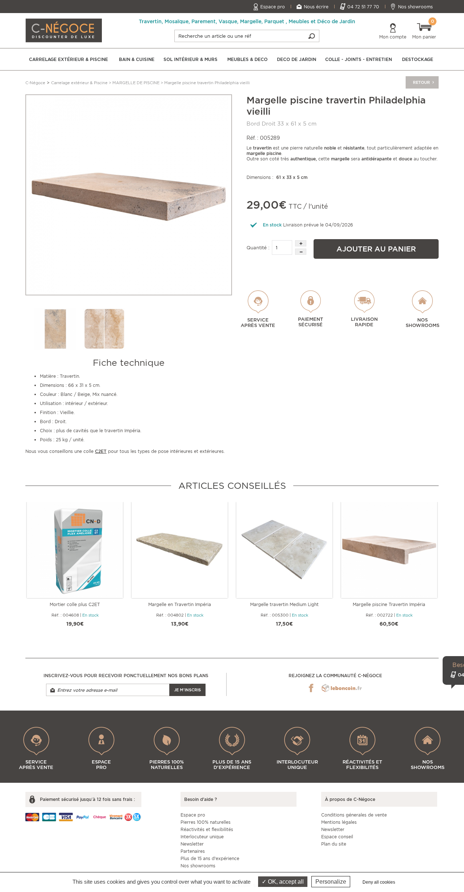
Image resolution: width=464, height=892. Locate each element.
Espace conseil (337, 836)
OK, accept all (285, 882)
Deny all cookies (378, 882)
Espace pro (272, 6)
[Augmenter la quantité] (300, 243)
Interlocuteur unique (202, 836)
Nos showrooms (415, 6)
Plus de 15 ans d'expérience (210, 858)
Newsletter (192, 844)
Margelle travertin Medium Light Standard (284, 604)
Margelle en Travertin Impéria (179, 604)
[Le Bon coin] (341, 688)
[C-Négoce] (63, 30)
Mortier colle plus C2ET (75, 604)
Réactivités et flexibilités (207, 829)
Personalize (330, 882)
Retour (422, 82)
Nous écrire (316, 6)
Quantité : (257, 247)
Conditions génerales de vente (354, 815)
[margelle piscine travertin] (104, 329)
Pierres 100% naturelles (206, 822)
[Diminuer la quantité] (300, 252)
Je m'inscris (187, 689)
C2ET (101, 451)
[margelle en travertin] (55, 329)
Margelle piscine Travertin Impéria (389, 604)
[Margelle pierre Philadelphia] (128, 194)
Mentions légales (339, 822)
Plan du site (333, 844)
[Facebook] (311, 688)
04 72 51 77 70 (363, 6)
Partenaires (193, 851)
